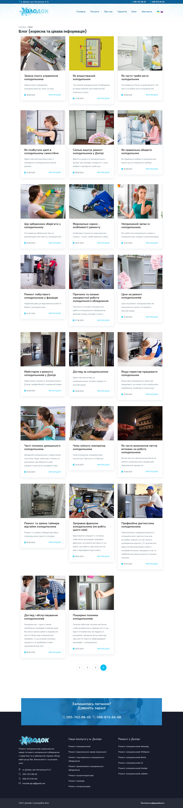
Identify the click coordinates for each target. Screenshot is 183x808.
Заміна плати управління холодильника (41, 77)
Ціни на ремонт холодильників (131, 296)
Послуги (94, 11)
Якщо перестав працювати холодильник (139, 373)
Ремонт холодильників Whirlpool (134, 752)
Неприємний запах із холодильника (135, 225)
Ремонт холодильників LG (130, 763)
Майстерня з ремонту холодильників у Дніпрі (40, 373)
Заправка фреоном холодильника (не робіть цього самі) (89, 526)
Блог (134, 11)
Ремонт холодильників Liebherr (133, 773)
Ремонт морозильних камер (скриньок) (87, 752)
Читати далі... (55, 95)
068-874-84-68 (158, 2)
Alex (47, 803)
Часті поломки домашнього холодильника (42, 447)
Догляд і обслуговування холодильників (41, 616)
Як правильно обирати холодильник (136, 151)
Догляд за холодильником (90, 372)
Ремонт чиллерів (76, 781)
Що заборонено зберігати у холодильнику (42, 225)
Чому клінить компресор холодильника (89, 447)
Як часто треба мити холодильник (135, 77)
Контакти (147, 11)
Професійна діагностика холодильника (137, 524)
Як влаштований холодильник (84, 77)
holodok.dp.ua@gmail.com (34, 783)
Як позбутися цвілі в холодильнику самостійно (41, 151)
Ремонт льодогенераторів (80, 775)
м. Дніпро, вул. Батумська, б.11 (35, 2)
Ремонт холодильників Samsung (133, 746)
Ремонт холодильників (79, 746)
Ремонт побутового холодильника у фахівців (41, 296)
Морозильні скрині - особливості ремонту (86, 225)
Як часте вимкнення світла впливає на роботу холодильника (139, 449)
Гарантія (122, 11)
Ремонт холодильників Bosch (132, 757)
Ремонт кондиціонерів (79, 786)
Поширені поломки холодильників (85, 616)
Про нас (108, 11)
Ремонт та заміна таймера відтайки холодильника (41, 524)
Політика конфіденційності (152, 803)
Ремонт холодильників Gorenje (132, 768)
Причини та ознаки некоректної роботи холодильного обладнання (90, 298)
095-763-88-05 (140, 2)
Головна (81, 11)
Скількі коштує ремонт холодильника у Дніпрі (88, 151)
